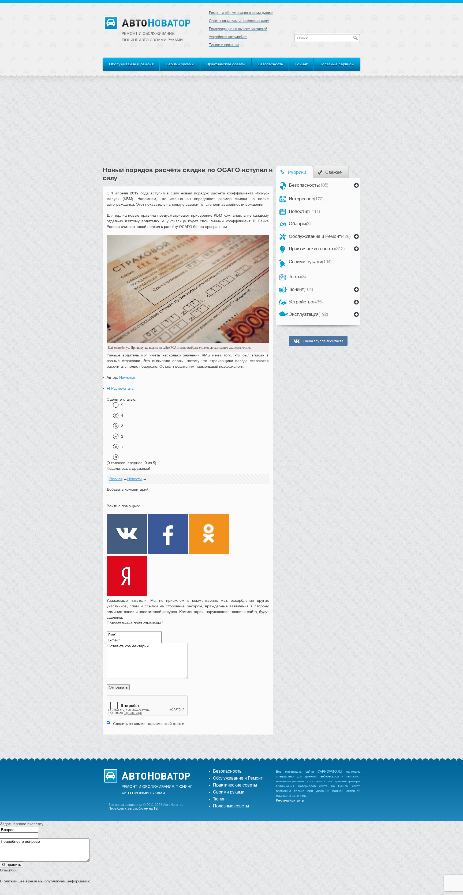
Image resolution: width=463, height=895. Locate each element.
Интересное (306, 198)
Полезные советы (231, 806)
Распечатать (121, 388)
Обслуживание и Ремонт (319, 236)
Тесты (297, 276)
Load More (188, 743)
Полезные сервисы (337, 64)
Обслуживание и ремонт (131, 64)
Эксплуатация (308, 314)
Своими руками (180, 64)
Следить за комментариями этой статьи (148, 723)
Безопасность (270, 64)
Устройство (306, 301)
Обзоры (300, 223)
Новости (304, 211)
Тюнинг (301, 64)
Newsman (127, 377)
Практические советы (225, 64)
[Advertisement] (231, 125)
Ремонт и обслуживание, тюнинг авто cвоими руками (152, 36)
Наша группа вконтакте (323, 341)
